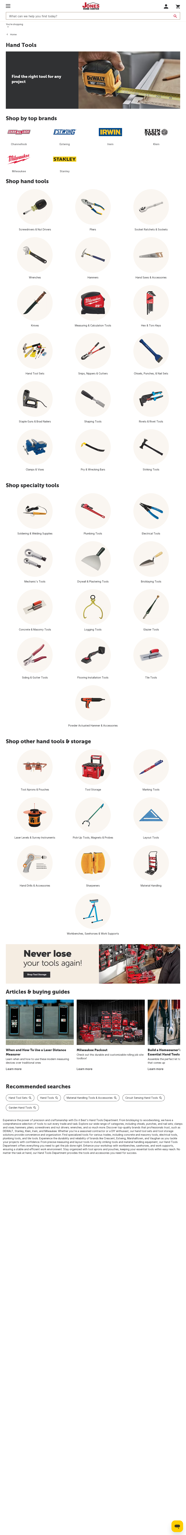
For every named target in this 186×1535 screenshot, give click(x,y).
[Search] (175, 16)
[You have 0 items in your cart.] (178, 6)
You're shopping (14, 24)
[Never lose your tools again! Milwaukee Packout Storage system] (93, 964)
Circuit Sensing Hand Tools (141, 1097)
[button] (166, 6)
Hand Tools (47, 1097)
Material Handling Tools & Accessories (90, 1097)
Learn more (14, 1069)
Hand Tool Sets (18, 1097)
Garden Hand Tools (20, 1107)
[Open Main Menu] (8, 6)
